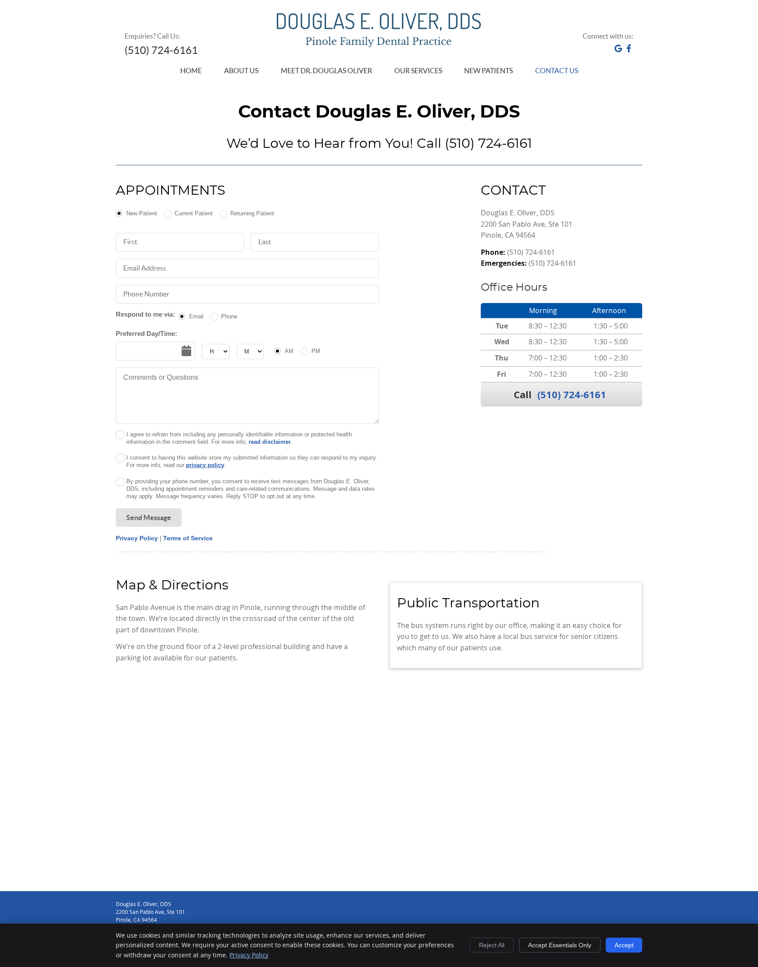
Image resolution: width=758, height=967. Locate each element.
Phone (229, 316)
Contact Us (556, 71)
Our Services (418, 71)
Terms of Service (188, 538)
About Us (241, 71)
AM (289, 351)
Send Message (148, 517)
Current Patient (194, 213)
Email (196, 316)
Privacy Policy (137, 538)
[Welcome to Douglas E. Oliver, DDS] (379, 45)
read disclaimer (270, 442)
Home (191, 71)
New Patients (488, 71)
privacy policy (205, 465)
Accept (624, 945)
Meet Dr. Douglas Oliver (326, 71)
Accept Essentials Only (559, 945)
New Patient (141, 213)
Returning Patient (252, 213)
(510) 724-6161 (571, 394)
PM (315, 351)
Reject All (491, 945)
